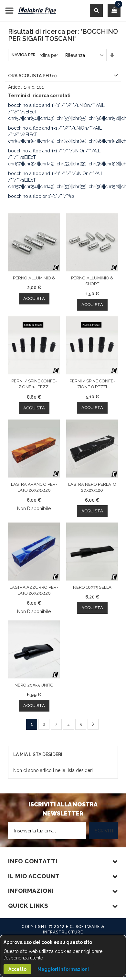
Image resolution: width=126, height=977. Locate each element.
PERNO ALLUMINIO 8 (34, 278)
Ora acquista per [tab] (29, 75)
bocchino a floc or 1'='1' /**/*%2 (41, 196)
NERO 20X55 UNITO (34, 685)
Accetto (17, 969)
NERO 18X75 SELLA (92, 587)
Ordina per (47, 55)
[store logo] (31, 10)
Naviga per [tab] (24, 54)
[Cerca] (96, 10)
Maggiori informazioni (63, 969)
